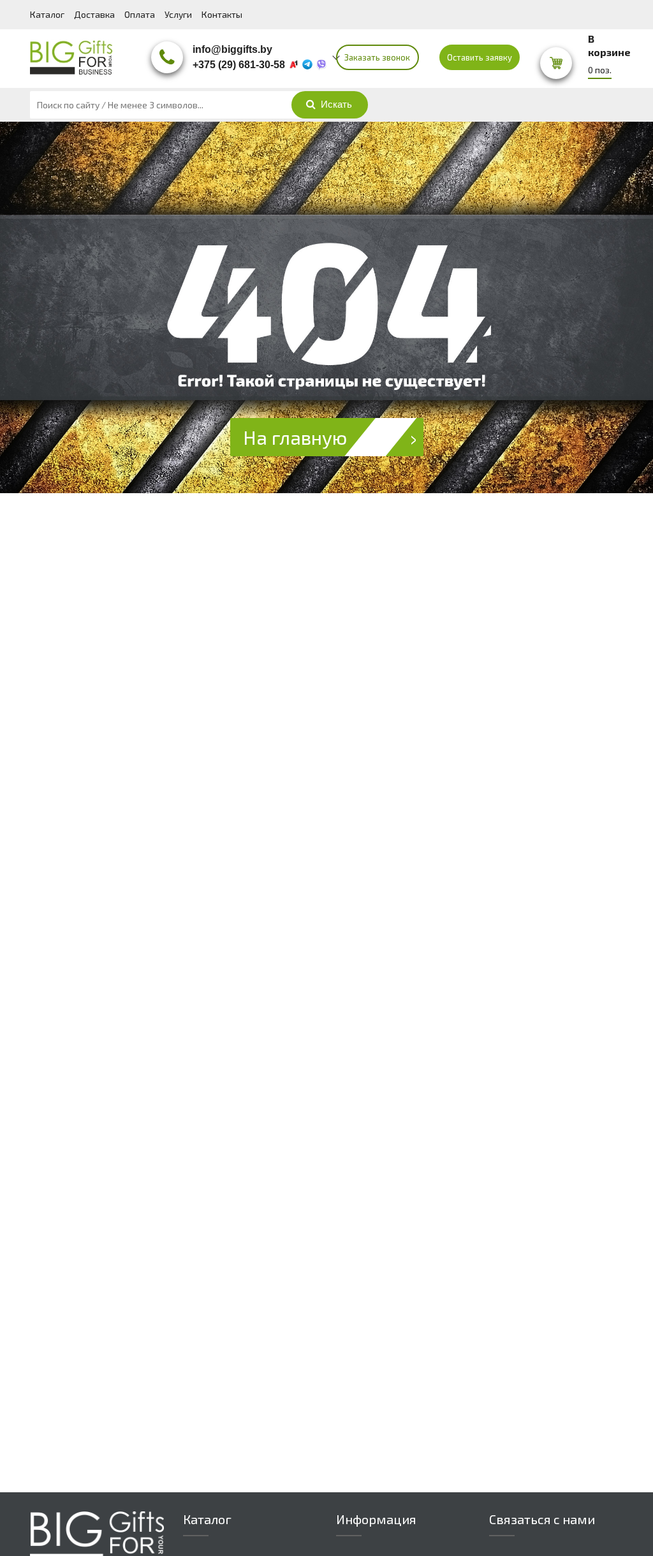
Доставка (94, 14)
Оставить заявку (479, 57)
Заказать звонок (377, 57)
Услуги (178, 14)
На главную (295, 437)
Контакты (222, 14)
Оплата (139, 14)
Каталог (47, 14)
